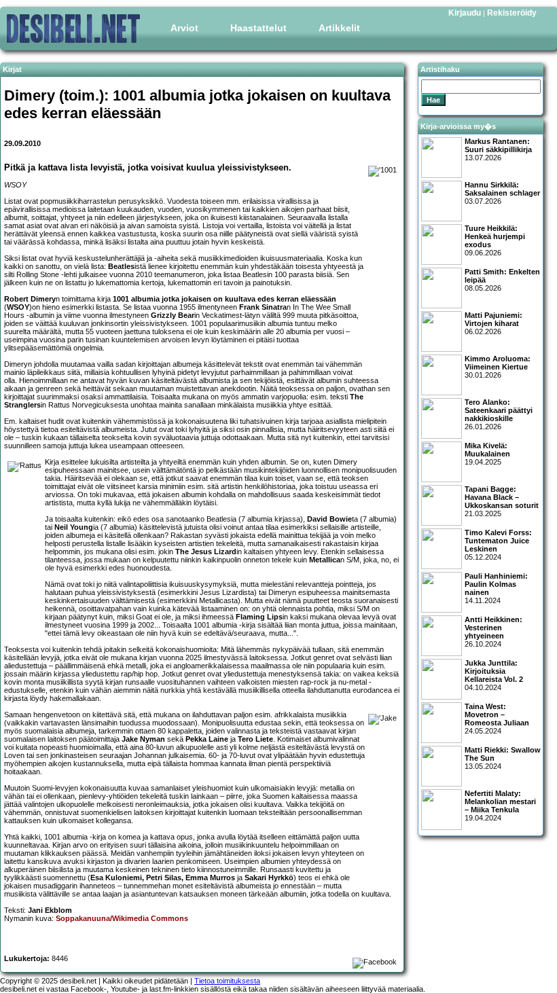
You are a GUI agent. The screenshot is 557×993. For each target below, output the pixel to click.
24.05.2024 (497, 718)
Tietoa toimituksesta (227, 981)
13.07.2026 (498, 149)
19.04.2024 (500, 805)
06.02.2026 (493, 323)
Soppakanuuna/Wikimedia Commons (122, 918)
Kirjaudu (464, 13)
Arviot (184, 27)
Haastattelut (258, 27)
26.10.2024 (493, 631)
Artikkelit (339, 27)
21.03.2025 (502, 501)
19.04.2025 (487, 453)
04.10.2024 (494, 675)
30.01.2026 (498, 367)
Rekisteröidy (512, 13)
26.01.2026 (499, 414)
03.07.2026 (502, 193)
